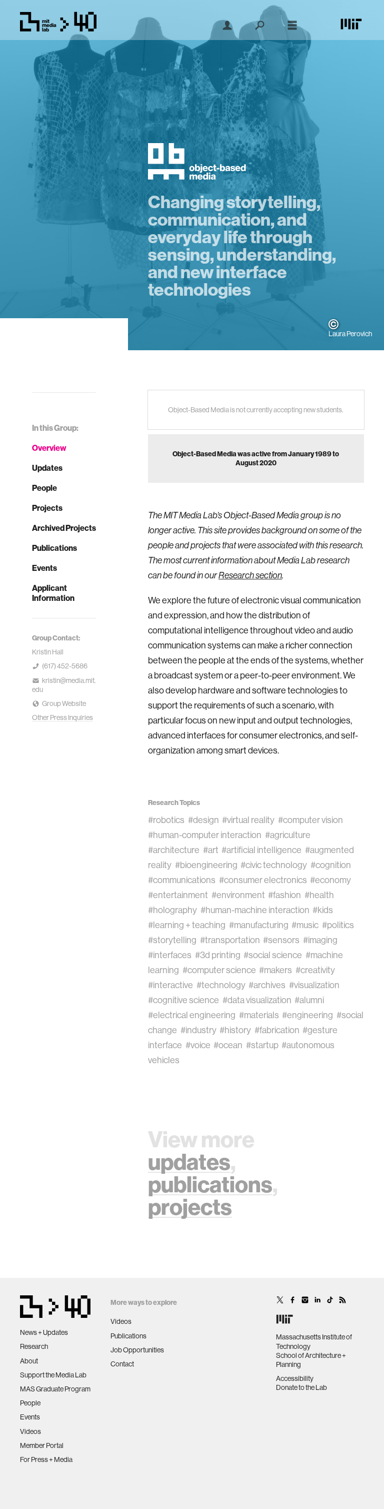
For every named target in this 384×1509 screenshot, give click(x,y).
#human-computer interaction (205, 835)
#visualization (314, 985)
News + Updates (44, 1332)
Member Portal (42, 1445)
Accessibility (295, 1378)
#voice (198, 1045)
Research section (250, 575)
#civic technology (273, 865)
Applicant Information (53, 593)
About (29, 1360)
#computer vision (310, 820)
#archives (267, 985)
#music (305, 925)
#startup (262, 1045)
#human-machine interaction (255, 910)
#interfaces (170, 955)
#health (319, 895)
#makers (275, 970)
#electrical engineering (192, 1015)
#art (210, 850)
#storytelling (172, 940)
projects (190, 1206)
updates (189, 1161)
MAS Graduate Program (55, 1388)
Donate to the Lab (301, 1387)
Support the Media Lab (53, 1374)
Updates (47, 468)
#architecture (174, 850)
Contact (122, 1363)
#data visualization (257, 1000)
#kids (322, 910)
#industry (198, 1030)
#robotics (166, 820)
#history (235, 1030)
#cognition (330, 865)
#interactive (170, 985)
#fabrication (277, 1030)
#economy (330, 880)
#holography (172, 910)
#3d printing (217, 955)
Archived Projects (64, 528)
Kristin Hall (48, 651)
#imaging (320, 940)
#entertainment (178, 895)
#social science (273, 955)
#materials (259, 1015)
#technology (221, 985)
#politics (338, 925)
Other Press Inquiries (62, 717)
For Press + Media (46, 1459)
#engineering (307, 1015)
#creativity (315, 970)
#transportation (230, 940)
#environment (238, 895)
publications (210, 1184)
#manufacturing (258, 925)
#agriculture (287, 835)
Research (34, 1346)
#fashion (284, 895)
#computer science (219, 970)
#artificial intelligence (262, 850)
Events (44, 568)
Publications (54, 548)
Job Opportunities (137, 1349)
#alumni (309, 1000)
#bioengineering (206, 865)
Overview (49, 448)
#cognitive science (183, 1000)
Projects (47, 508)
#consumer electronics (263, 880)
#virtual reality (248, 820)
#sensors (281, 940)
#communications (182, 880)
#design (203, 820)
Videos (30, 1431)
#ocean (228, 1045)
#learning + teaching (187, 925)
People (44, 488)
